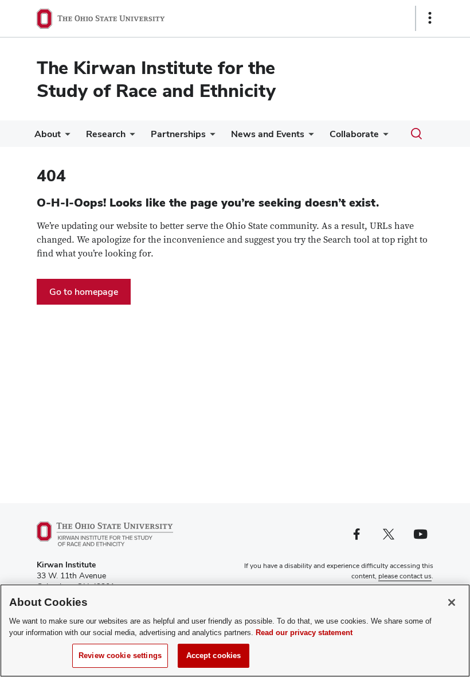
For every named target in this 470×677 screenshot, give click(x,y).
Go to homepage (83, 292)
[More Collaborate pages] (383, 136)
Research (106, 134)
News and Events (267, 134)
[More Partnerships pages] (210, 136)
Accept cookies (213, 655)
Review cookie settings (120, 655)
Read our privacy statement (304, 632)
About (47, 134)
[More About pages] (65, 136)
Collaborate (354, 134)
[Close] (451, 602)
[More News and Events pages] (309, 136)
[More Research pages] (130, 136)
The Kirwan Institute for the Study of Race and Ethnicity (156, 79)
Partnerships (178, 134)
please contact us (405, 576)
